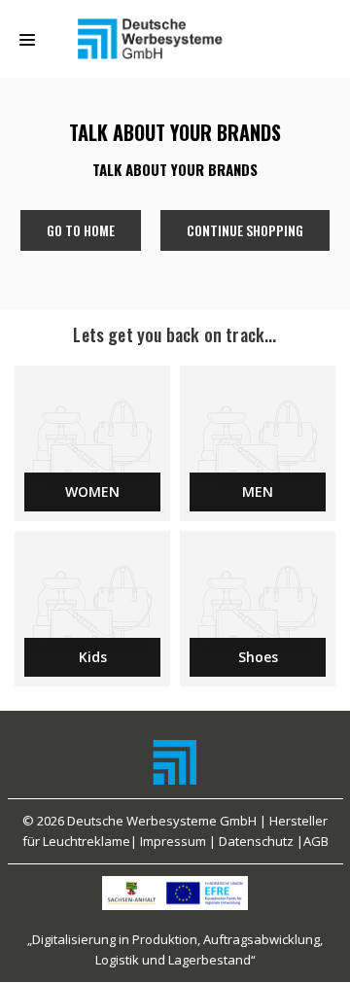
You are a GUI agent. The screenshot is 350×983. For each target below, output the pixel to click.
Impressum (173, 841)
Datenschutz (256, 841)
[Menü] (27, 39)
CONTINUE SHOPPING (245, 230)
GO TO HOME (81, 230)
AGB (316, 841)
